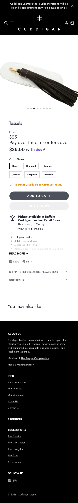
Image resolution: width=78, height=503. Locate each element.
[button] (28, 108)
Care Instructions (17, 382)
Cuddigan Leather (27, 494)
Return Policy (15, 388)
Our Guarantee (16, 395)
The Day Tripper (16, 442)
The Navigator (15, 449)
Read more (17, 253)
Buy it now (39, 206)
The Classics (14, 436)
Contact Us (13, 408)
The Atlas (13, 455)
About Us (13, 401)
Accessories (14, 462)
